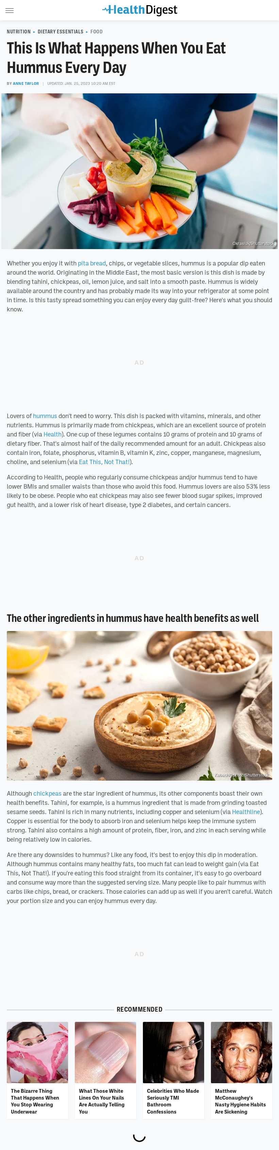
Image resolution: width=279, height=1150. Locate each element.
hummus (45, 415)
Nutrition (19, 31)
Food (96, 31)
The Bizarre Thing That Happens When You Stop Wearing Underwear (35, 1101)
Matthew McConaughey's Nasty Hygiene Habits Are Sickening (240, 1101)
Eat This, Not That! (104, 461)
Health (53, 434)
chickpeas (47, 793)
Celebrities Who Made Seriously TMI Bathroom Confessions (173, 1101)
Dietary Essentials (60, 31)
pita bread (92, 263)
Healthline (246, 811)
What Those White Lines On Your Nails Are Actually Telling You (102, 1101)
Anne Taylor (26, 83)
